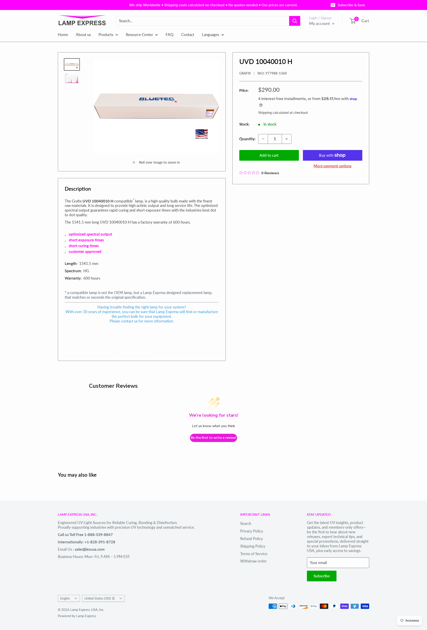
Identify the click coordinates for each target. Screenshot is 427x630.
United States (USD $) (100, 598)
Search (245, 523)
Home (63, 34)
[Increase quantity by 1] (286, 139)
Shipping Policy (252, 546)
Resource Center (139, 34)
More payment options (332, 166)
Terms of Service (253, 553)
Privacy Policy (251, 531)
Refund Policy (251, 538)
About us (83, 34)
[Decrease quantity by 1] (263, 139)
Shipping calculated (273, 112)
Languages (210, 34)
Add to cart (269, 155)
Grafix (245, 73)
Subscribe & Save (351, 5)
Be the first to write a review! (213, 438)
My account (320, 23)
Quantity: (247, 138)
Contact (187, 34)
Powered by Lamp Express (77, 616)
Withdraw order (253, 561)
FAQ (169, 34)
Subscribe (322, 576)
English (65, 598)
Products (106, 34)
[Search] (294, 21)
